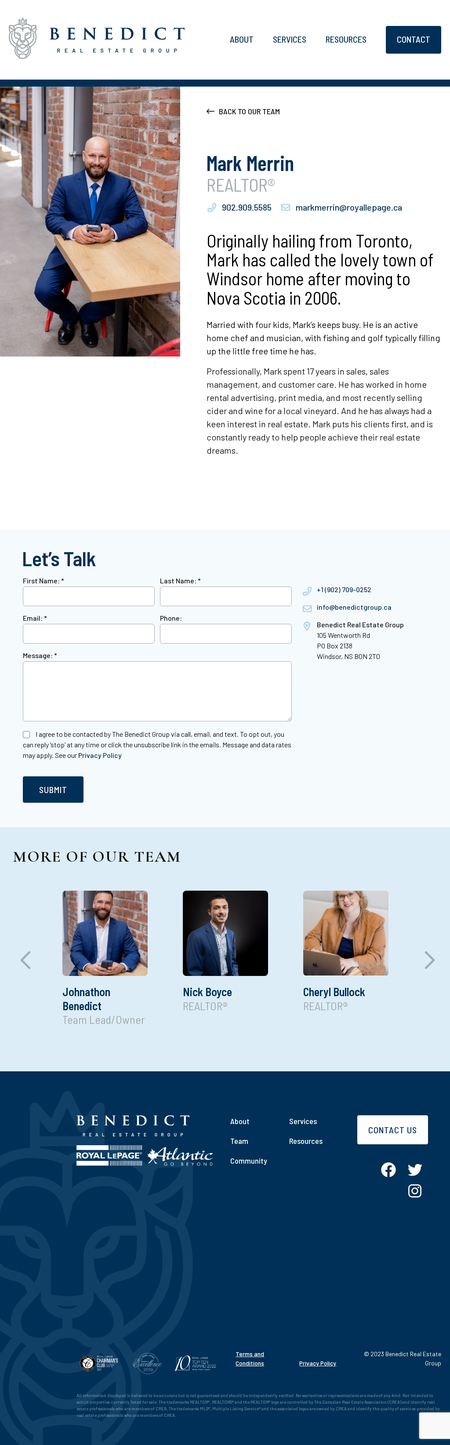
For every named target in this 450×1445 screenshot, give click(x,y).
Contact (413, 39)
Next (426, 963)
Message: (40, 655)
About (242, 39)
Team (239, 1141)
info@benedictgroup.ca (354, 607)
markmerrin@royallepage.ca (349, 207)
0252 (363, 589)
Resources (346, 39)
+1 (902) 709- (336, 589)
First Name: (43, 580)
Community (248, 1160)
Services (289, 39)
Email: (35, 618)
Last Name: (180, 580)
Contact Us (392, 1130)
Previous (24, 963)
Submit (53, 789)
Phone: (171, 618)
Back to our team (249, 111)
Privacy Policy (100, 755)
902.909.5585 (247, 207)
